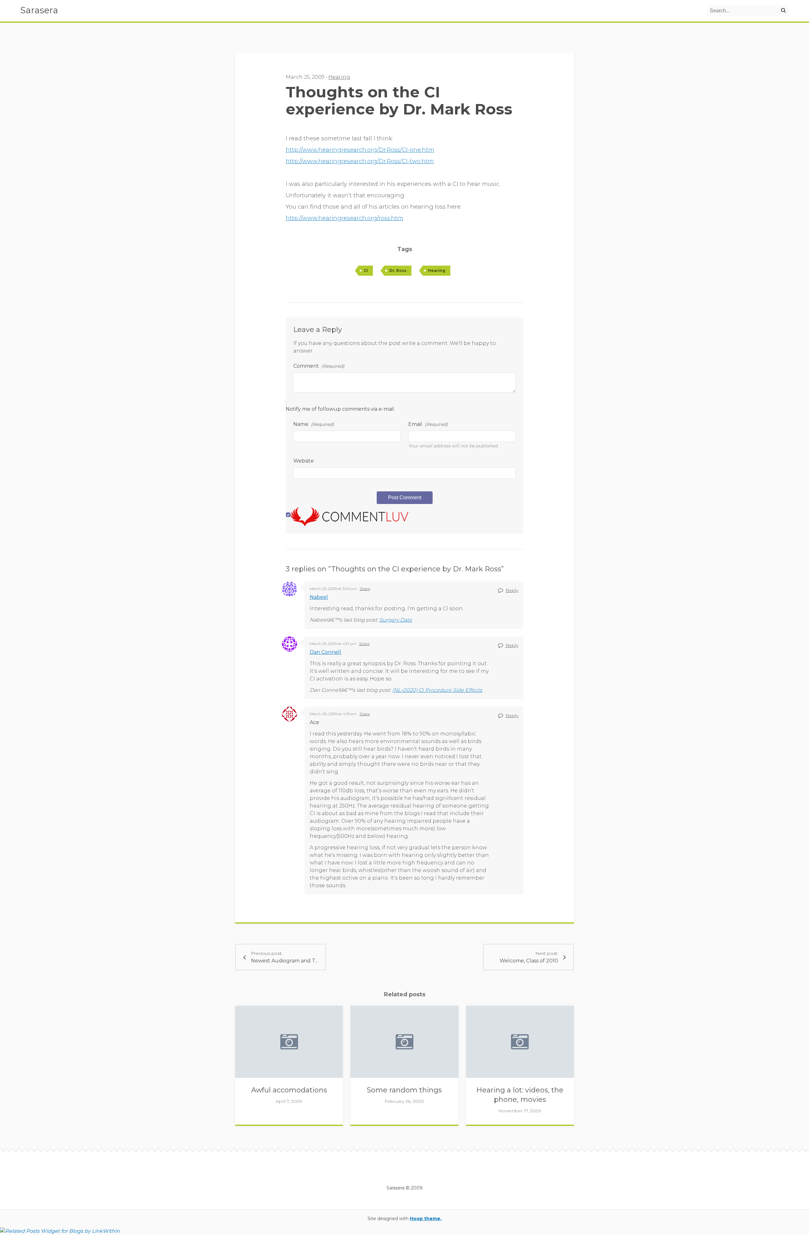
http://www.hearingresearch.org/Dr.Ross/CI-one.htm (360, 149)
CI (366, 270)
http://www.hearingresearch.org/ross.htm (344, 218)
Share (365, 588)
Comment (318, 366)
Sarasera (39, 10)
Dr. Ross (397, 270)
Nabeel (319, 597)
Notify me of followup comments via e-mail (340, 409)
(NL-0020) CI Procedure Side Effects (437, 690)
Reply (512, 590)
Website (303, 461)
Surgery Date (395, 620)
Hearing (339, 77)
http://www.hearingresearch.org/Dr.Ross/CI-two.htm (360, 161)
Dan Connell (325, 652)
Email (428, 424)
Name (313, 424)
